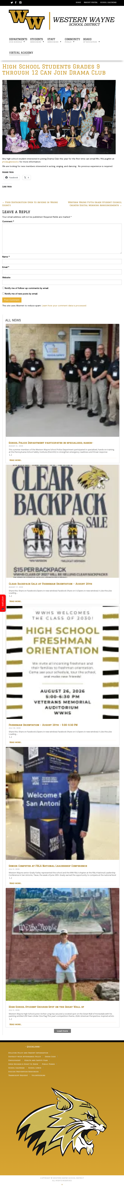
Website (6, 277)
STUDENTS (36, 40)
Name (6, 256)
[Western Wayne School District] (62, 19)
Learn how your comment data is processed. (64, 305)
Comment (8, 221)
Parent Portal (91, 2)
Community (72, 40)
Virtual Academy (21, 53)
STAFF (52, 40)
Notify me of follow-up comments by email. (27, 288)
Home (78, 2)
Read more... (16, 460)
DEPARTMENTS (18, 40)
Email (5, 267)
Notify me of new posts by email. (21, 293)
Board (90, 40)
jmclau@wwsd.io (10, 161)
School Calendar (108, 2)
